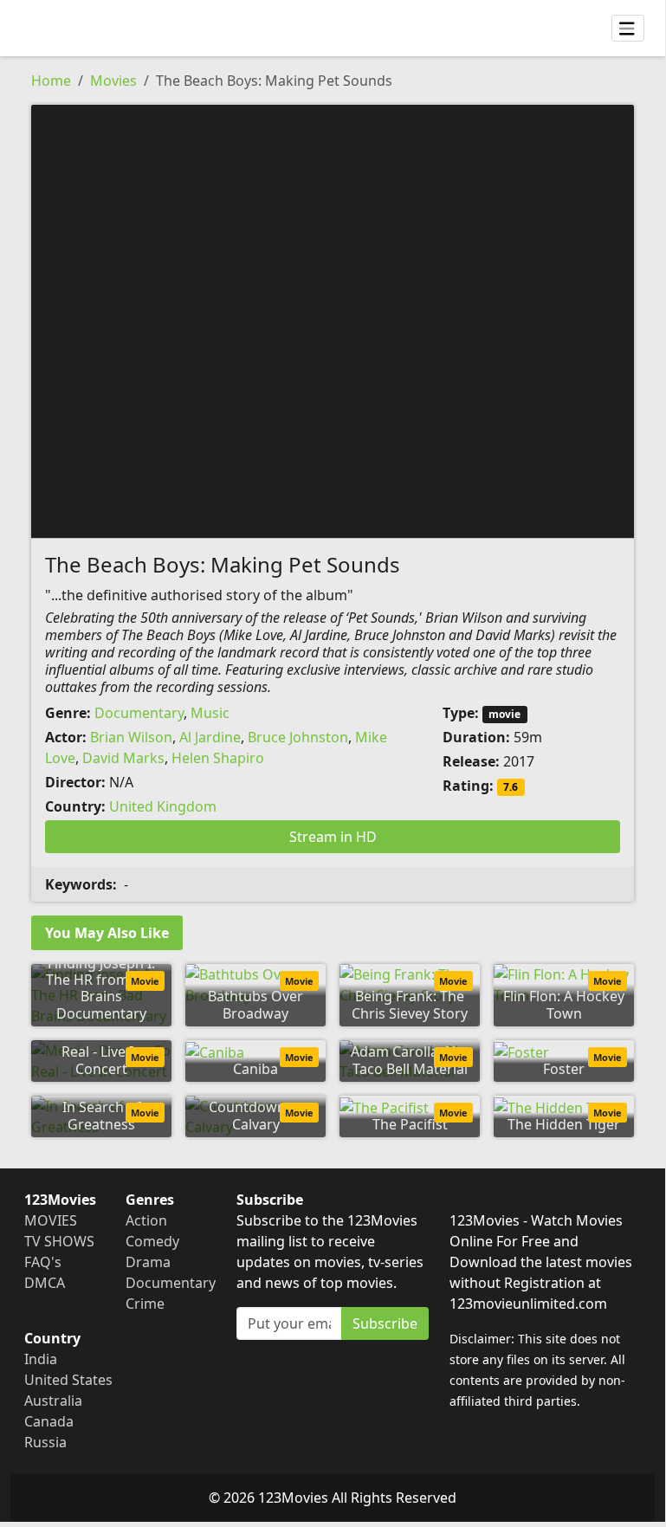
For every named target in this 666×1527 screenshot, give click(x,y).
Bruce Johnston (298, 737)
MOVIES (50, 1220)
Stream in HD (333, 836)
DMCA (44, 1282)
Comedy (152, 1241)
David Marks (123, 757)
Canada (49, 1421)
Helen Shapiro (217, 757)
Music (210, 712)
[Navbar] (627, 28)
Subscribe (384, 1323)
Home (51, 80)
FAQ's (42, 1261)
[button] (332, 319)
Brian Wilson (131, 737)
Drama (148, 1261)
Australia (53, 1400)
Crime (145, 1303)
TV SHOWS (59, 1241)
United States (68, 1379)
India (40, 1358)
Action (146, 1220)
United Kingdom (163, 806)
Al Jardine (210, 737)
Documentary (139, 712)
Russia (45, 1442)
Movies (113, 80)
